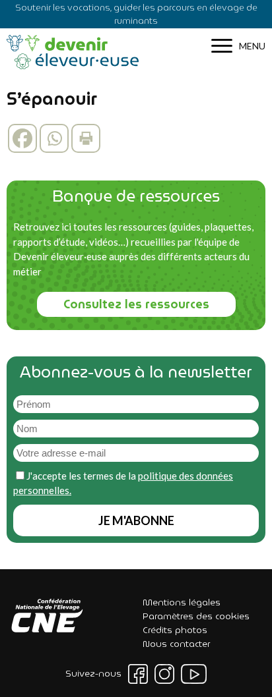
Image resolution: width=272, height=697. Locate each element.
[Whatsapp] (54, 138)
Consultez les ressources (136, 304)
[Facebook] (22, 138)
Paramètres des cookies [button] (196, 616)
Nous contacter (176, 643)
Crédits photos (175, 630)
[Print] (85, 138)
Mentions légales (182, 602)
